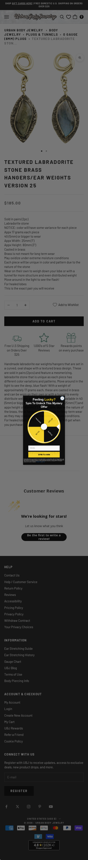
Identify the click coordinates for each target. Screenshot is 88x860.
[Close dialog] (62, 398)
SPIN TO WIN (44, 454)
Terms (43, 461)
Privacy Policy (38, 461)
